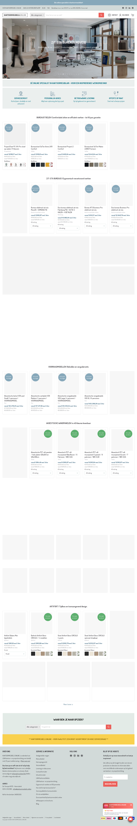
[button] (8, 48)
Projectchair (7, 151)
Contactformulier (41, 772)
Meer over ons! (25, 761)
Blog (37, 804)
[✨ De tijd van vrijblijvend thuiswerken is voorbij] (68, 674)
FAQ (48, 8)
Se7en (33, 151)
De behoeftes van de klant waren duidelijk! (113, 692)
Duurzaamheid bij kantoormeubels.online (49, 797)
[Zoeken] (101, 15)
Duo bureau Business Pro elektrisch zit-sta (120, 208)
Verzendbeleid (40, 765)
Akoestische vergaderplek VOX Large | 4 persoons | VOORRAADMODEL (67, 398)
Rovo (59, 151)
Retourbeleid (40, 759)
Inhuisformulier (41, 775)
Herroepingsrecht (41, 762)
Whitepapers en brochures (44, 801)
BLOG (43, 8)
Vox (5, 403)
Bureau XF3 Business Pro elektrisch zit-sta (94, 208)
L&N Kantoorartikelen (43, 778)
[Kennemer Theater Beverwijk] (24, 674)
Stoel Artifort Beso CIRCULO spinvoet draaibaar (95, 636)
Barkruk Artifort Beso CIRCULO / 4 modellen (39, 636)
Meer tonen (67, 704)
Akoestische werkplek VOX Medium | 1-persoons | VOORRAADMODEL (40, 398)
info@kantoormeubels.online (22, 789)
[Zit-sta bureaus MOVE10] (68, 48)
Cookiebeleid (57, 817)
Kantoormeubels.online (38, 212)
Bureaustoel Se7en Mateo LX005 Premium (94, 147)
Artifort (6, 640)
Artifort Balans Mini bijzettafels (11, 636)
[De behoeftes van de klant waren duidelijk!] (113, 674)
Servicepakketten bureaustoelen (46, 791)
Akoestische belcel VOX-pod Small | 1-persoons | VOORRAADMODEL (14, 398)
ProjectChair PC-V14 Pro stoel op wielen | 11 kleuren (14, 147)
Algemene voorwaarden (37, 817)
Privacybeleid (48, 817)
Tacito (32, 459)
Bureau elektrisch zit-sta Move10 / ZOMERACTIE (39, 208)
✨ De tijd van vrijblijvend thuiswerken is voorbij (68, 692)
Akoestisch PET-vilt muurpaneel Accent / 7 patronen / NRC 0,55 (119, 454)
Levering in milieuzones (43, 768)
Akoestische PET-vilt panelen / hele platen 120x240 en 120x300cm (41, 454)
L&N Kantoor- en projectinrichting (46, 781)
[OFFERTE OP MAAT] (116, 98)
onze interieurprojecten (86, 355)
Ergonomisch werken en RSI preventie (48, 784)
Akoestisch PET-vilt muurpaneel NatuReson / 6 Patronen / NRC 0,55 (67, 454)
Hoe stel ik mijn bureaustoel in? (46, 788)
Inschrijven (110, 784)
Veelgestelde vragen (42, 756)
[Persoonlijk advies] (53, 98)
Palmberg (60, 215)
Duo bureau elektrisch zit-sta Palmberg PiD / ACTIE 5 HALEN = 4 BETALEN (68, 209)
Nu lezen (23, 695)
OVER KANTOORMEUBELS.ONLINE (12, 8)
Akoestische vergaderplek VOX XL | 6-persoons (94, 397)
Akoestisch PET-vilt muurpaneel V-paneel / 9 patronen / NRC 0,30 (94, 454)
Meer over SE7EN (14, 527)
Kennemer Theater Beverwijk (24, 691)
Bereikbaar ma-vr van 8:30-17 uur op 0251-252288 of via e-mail (69, 8)
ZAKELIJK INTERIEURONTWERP (31, 8)
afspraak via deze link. (19, 774)
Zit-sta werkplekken (42, 794)
